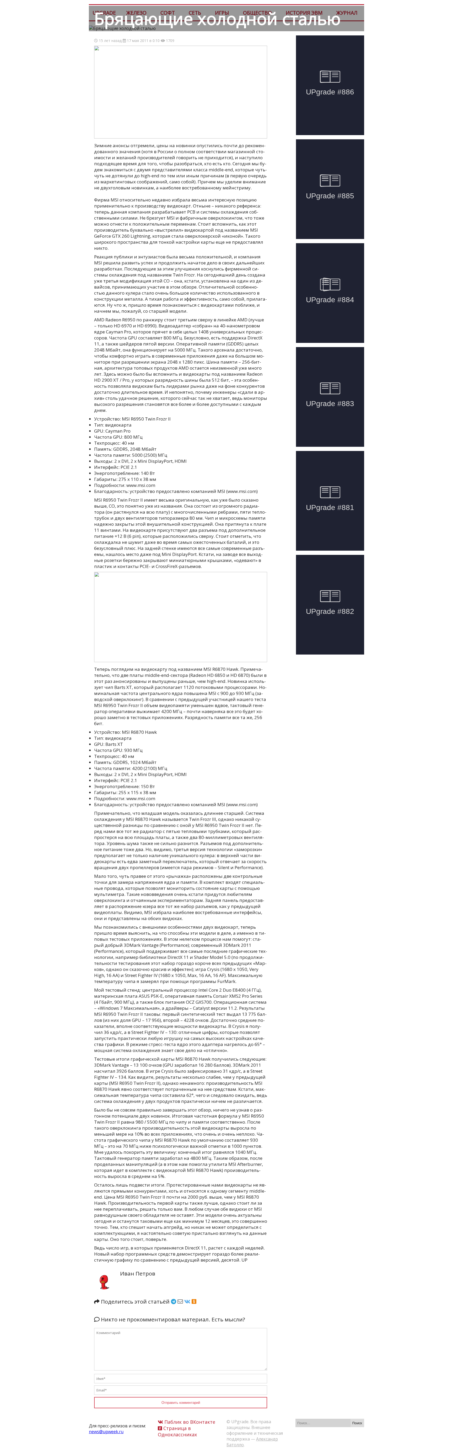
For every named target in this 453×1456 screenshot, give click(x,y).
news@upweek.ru (106, 1431)
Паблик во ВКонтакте (189, 1422)
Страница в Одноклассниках (177, 1431)
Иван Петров (137, 1273)
